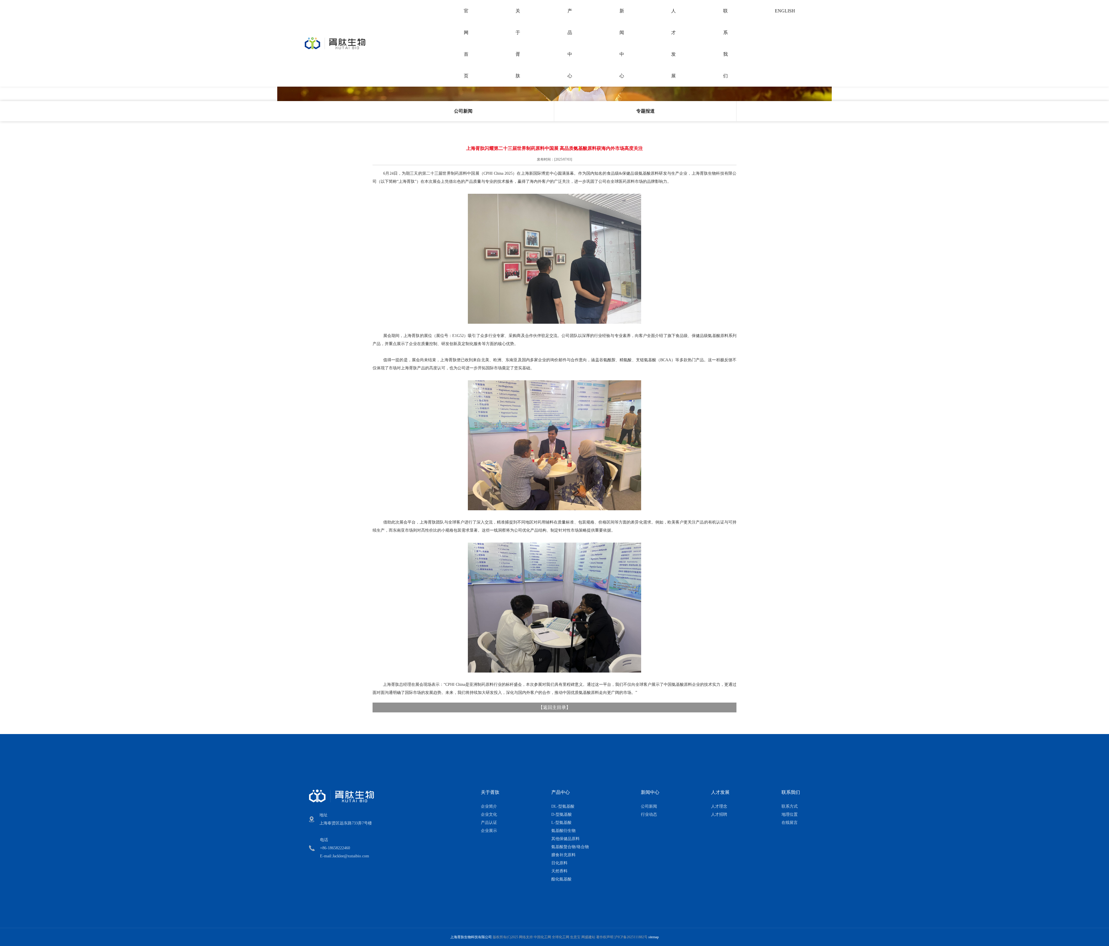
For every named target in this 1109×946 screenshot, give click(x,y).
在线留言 (789, 822)
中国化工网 (542, 937)
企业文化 (489, 814)
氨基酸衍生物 (563, 830)
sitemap (653, 937)
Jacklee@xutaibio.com (350, 856)
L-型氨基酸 (561, 822)
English (785, 10)
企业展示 (489, 830)
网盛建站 (588, 937)
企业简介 (489, 806)
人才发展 (673, 43)
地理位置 (789, 814)
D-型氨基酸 (561, 814)
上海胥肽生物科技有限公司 (471, 937)
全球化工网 (560, 937)
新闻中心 (621, 43)
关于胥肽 (518, 43)
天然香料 (559, 871)
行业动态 (649, 814)
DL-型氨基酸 (562, 806)
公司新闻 (463, 111)
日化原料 (559, 863)
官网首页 (466, 43)
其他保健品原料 (565, 839)
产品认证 (489, 822)
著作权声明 (604, 937)
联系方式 (789, 806)
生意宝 (575, 937)
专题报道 (645, 111)
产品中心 (569, 43)
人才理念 (719, 806)
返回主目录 (554, 707)
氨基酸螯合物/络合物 (570, 847)
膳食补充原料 (563, 855)
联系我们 (725, 43)
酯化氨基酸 (561, 879)
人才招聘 (719, 814)
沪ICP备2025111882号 (630, 937)
